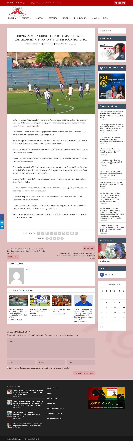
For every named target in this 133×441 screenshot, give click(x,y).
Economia (38, 18)
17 (106, 312)
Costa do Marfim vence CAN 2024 (61, 310)
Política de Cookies (54, 419)
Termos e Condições (54, 414)
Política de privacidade (55, 408)
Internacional (80, 18)
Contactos (51, 403)
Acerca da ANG (52, 398)
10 (106, 307)
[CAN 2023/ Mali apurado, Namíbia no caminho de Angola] (40, 300)
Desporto (53, 18)
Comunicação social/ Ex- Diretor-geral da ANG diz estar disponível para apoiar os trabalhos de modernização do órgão (112, 127)
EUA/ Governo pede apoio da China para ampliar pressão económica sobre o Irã (110, 151)
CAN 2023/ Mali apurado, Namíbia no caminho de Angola (39, 311)
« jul (101, 327)
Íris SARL (18, 439)
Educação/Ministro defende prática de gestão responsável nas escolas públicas (111, 162)
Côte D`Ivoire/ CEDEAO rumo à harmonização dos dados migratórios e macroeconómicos (111, 139)
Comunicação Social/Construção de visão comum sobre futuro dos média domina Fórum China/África (112, 114)
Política (25, 18)
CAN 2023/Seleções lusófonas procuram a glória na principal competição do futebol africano (18, 313)
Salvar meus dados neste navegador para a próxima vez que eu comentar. (39, 368)
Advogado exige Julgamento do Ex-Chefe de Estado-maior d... (40, 3)
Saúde (65, 18)
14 (124, 307)
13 (119, 307)
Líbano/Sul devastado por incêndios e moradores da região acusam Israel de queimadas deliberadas (112, 228)
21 (124, 312)
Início (105, 18)
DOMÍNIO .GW (105, 261)
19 (115, 312)
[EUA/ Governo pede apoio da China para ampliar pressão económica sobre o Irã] (9, 425)
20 (119, 312)
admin (39, 44)
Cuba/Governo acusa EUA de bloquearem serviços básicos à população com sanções (111, 173)
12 (115, 307)
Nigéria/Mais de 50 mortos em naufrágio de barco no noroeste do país (111, 184)
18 (110, 312)
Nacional (12, 18)
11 (110, 307)
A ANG (94, 18)
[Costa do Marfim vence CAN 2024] (61, 300)
